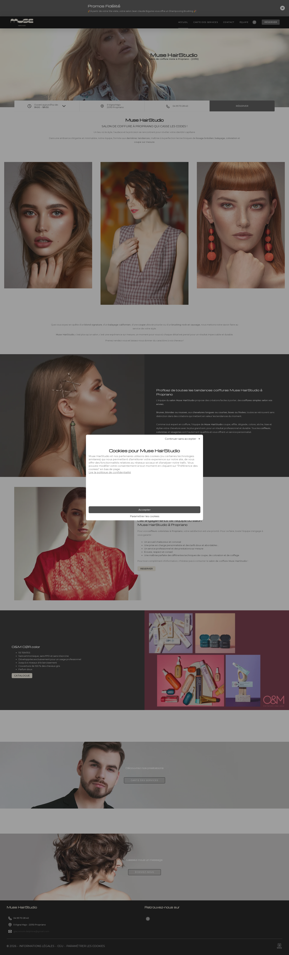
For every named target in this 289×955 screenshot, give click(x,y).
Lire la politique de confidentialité (110, 472)
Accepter (144, 509)
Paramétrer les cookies (144, 516)
